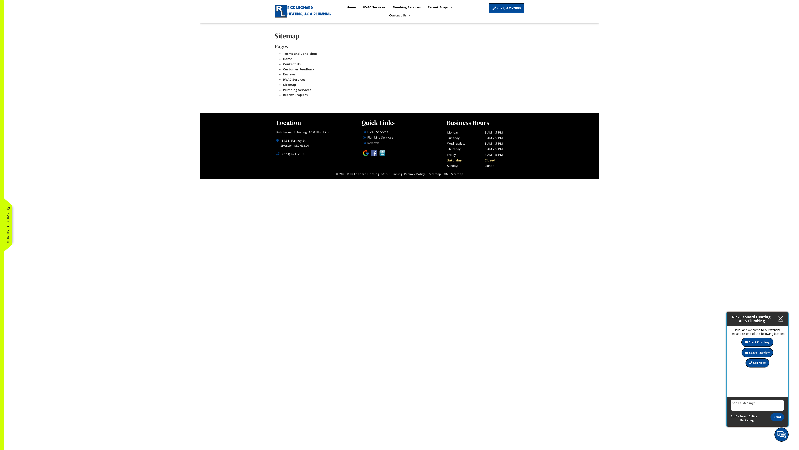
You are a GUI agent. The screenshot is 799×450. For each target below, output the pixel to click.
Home (351, 7)
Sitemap (289, 84)
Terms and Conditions (300, 53)
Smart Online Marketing (748, 418)
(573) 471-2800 (508, 8)
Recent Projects (440, 7)
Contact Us (398, 15)
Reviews (289, 74)
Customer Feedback (298, 69)
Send (777, 417)
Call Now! (759, 363)
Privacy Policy (414, 174)
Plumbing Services (406, 7)
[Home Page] (304, 11)
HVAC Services (374, 7)
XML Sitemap (453, 174)
